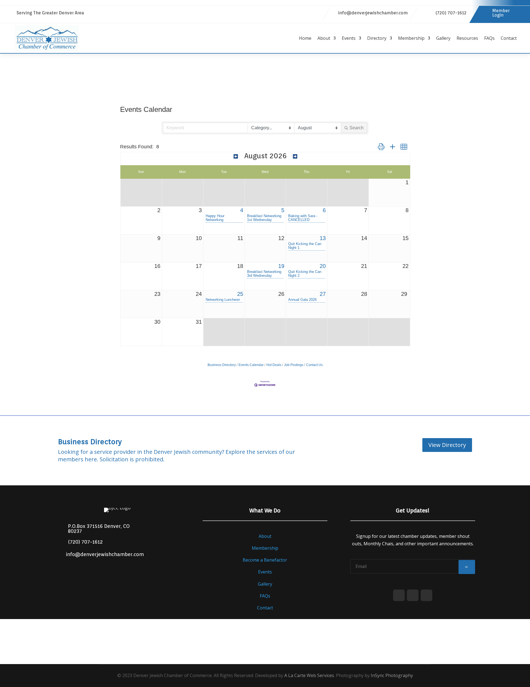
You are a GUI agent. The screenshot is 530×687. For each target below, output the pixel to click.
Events (349, 38)
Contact (509, 38)
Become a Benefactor (265, 560)
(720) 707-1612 (451, 12)
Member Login (501, 13)
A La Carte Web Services (309, 675)
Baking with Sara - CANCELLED (302, 218)
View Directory (447, 445)
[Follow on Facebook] (294, 13)
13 (323, 238)
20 (323, 266)
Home (305, 38)
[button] (381, 147)
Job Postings (293, 365)
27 (323, 294)
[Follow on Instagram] (316, 13)
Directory (376, 38)
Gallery (443, 38)
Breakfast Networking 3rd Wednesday (264, 274)
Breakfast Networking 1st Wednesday (264, 218)
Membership (411, 38)
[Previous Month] (235, 156)
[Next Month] (295, 156)
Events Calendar (251, 365)
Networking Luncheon (223, 300)
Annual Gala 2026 (302, 300)
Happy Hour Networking (215, 218)
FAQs (489, 38)
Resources (467, 38)
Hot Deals (273, 365)
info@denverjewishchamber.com (373, 12)
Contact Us (314, 365)
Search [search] (356, 127)
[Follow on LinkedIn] (305, 13)
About (323, 38)
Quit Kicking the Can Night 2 (304, 274)
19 (281, 266)
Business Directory (222, 365)
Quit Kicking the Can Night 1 (304, 246)
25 (240, 294)
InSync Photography (392, 675)
